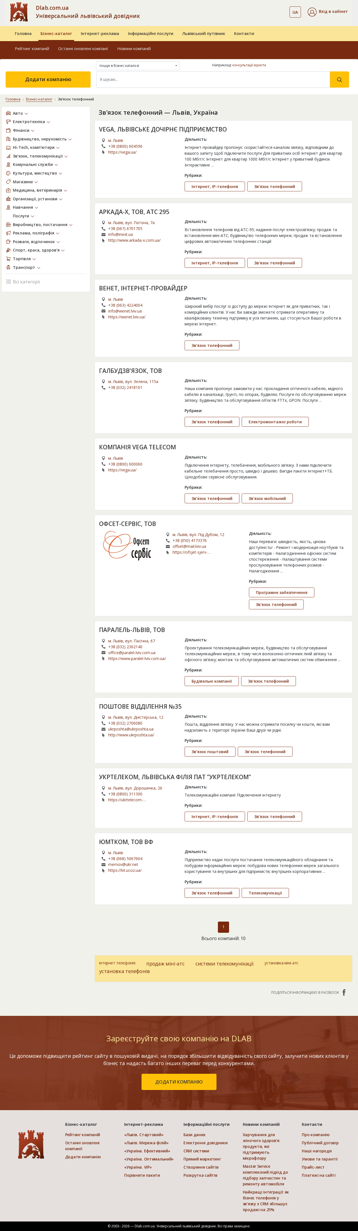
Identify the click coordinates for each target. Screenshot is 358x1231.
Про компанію (316, 1134)
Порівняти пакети (142, 1175)
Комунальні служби (33, 164)
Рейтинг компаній (32, 48)
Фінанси (21, 130)
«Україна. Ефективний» (147, 1151)
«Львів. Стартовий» (143, 1134)
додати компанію (179, 1082)
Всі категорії (26, 282)
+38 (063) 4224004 (125, 305)
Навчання (23, 207)
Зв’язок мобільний (267, 498)
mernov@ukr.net (123, 864)
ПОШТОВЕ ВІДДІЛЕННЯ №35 (140, 706)
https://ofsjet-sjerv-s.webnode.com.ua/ (190, 552)
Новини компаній (134, 48)
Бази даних (194, 1134)
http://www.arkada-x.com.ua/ (134, 240)
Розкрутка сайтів (200, 1175)
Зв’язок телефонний (274, 186)
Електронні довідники (205, 1142)
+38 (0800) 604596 (125, 146)
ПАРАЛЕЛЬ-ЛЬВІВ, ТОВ (132, 630)
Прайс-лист (313, 1167)
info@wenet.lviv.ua (125, 311)
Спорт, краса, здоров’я (36, 250)
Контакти (244, 33)
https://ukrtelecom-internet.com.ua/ (125, 800)
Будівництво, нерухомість (40, 139)
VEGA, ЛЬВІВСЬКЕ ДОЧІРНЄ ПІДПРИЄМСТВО (163, 129)
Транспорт (24, 267)
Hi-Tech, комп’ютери (34, 147)
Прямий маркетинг (202, 1159)
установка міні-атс (281, 962)
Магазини (23, 181)
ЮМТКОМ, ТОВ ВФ (126, 842)
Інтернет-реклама (100, 33)
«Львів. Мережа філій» (146, 1142)
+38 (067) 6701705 (125, 228)
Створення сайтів (201, 1167)
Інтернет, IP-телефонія (215, 186)
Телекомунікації (265, 893)
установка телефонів (124, 971)
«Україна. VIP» (138, 1167)
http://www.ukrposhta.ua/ (131, 734)
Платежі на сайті (319, 1175)
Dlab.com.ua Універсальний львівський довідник (88, 12)
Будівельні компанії (212, 681)
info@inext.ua (120, 234)
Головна (23, 33)
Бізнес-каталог (56, 33)
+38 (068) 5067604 (125, 858)
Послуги (21, 216)
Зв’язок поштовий (210, 751)
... (212, 165)
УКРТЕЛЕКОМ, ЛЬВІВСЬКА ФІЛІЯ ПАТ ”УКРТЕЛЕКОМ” (175, 777)
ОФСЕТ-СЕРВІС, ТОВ (127, 524)
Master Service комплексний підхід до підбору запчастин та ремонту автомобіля (265, 1175)
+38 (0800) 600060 (125, 464)
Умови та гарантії (319, 1159)
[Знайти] (339, 79)
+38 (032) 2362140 (125, 646)
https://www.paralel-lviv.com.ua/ (137, 658)
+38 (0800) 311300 (125, 794)
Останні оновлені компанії (83, 48)
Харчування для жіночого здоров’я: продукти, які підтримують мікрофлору (261, 1146)
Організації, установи (35, 198)
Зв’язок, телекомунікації (38, 156)
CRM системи (196, 1151)
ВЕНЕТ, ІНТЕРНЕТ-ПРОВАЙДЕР (143, 288)
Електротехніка (29, 121)
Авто (18, 113)
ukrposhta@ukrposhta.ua (131, 729)
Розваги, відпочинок (34, 241)
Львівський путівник (203, 33)
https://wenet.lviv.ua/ (126, 317)
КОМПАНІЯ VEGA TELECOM (137, 447)
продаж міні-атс (165, 963)
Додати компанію (48, 79)
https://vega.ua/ (122, 152)
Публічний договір (320, 1142)
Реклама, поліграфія (33, 233)
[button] (328, 12)
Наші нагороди (316, 1151)
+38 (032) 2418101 (125, 387)
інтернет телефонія (117, 962)
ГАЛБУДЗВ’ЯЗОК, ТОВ (130, 371)
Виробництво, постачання (40, 224)
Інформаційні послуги (150, 33)
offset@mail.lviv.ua (189, 546)
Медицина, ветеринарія (37, 190)
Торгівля (22, 258)
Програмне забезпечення (281, 592)
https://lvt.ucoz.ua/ (125, 870)
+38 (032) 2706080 (125, 723)
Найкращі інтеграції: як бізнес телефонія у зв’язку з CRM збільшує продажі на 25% (266, 1200)
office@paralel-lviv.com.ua (132, 652)
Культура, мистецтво (35, 173)
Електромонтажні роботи (275, 421)
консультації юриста (249, 65)
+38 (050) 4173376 (190, 540)
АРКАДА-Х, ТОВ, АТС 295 (134, 212)
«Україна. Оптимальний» (149, 1159)
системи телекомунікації (224, 963)
